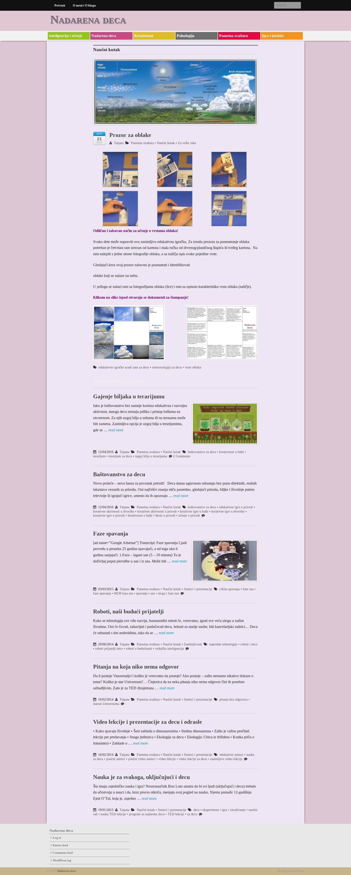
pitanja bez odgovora (233, 699)
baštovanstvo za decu (202, 452)
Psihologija (185, 36)
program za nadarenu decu (147, 814)
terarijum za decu (120, 456)
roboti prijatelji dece (109, 648)
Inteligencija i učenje (65, 36)
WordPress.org (62, 860)
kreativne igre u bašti (194, 511)
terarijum (99, 456)
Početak (59, 5)
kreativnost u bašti (231, 452)
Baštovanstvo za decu (119, 474)
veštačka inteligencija (169, 648)
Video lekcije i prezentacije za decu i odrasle (147, 722)
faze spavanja (102, 593)
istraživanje (237, 810)
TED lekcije (176, 814)
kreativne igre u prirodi (109, 515)
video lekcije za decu (193, 759)
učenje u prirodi (189, 515)
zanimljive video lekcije (226, 759)
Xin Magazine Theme (290, 871)
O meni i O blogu (84, 5)
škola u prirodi (165, 515)
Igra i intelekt (273, 36)
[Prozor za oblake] (175, 94)
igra (224, 810)
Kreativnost (143, 36)
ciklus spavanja (229, 589)
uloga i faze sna (168, 593)
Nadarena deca (88, 19)
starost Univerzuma (106, 704)
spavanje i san (145, 593)
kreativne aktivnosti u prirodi (157, 511)
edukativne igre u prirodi (236, 507)
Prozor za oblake (130, 135)
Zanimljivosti (193, 644)
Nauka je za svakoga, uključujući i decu (141, 777)
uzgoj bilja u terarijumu (151, 456)
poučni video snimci (141, 759)
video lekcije (167, 759)
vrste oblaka (193, 367)
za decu (192, 814)
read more (115, 430)
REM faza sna (123, 593)
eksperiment (210, 810)
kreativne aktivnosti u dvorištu (113, 511)
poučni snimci (115, 759)
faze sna (248, 589)
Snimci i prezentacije (198, 589)
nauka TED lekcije (113, 814)
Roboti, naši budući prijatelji (128, 611)
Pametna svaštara (233, 36)
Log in (57, 837)
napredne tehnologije (223, 644)
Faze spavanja (110, 533)
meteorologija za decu (167, 367)
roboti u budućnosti (139, 648)
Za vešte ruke (187, 143)
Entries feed (60, 845)
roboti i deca (248, 644)
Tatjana (118, 143)
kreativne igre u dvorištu (228, 511)
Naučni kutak (166, 143)
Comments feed (63, 852)
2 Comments (181, 456)
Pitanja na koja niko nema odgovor (136, 667)
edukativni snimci (231, 754)
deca (196, 810)
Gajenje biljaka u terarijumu (129, 396)
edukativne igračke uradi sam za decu (124, 367)
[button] (120, 170)
